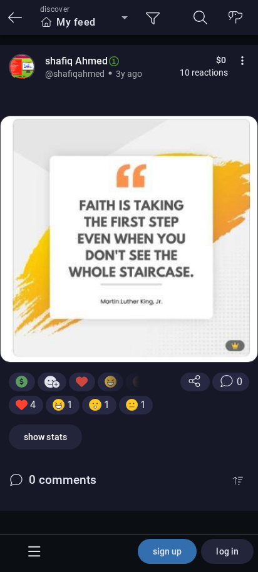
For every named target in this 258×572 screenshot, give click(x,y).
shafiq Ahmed (76, 61)
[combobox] (84, 22)
